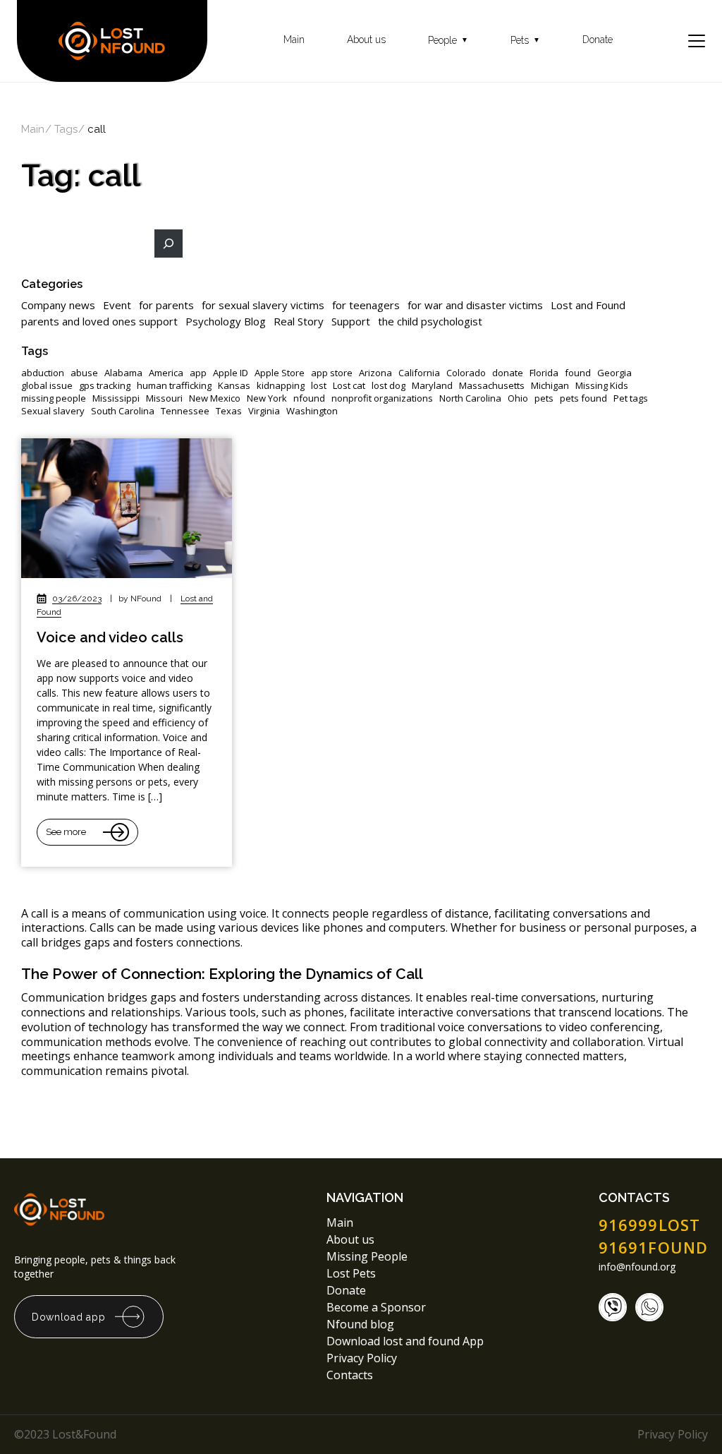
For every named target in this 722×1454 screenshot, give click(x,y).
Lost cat (349, 386)
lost (318, 386)
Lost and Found (588, 305)
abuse (84, 373)
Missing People (367, 1256)
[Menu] (696, 41)
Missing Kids (601, 386)
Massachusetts (492, 386)
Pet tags (630, 398)
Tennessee (185, 411)
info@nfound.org (637, 1267)
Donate (597, 40)
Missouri (164, 398)
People (448, 40)
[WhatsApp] (649, 1307)
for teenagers (366, 305)
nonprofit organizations (382, 398)
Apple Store (280, 373)
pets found (583, 398)
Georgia (614, 373)
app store (332, 373)
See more (66, 832)
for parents (166, 305)
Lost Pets (351, 1273)
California (419, 373)
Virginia (264, 411)
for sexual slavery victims (263, 305)
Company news (58, 305)
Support (350, 321)
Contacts (349, 1375)
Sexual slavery (53, 411)
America (166, 373)
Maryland (432, 386)
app (198, 373)
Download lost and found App (405, 1341)
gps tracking (104, 386)
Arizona (375, 373)
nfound (309, 398)
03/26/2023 (77, 598)
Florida (544, 373)
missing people (53, 398)
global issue (47, 386)
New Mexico (214, 398)
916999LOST (649, 1224)
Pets (525, 40)
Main (294, 40)
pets (543, 398)
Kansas (234, 386)
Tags (66, 129)
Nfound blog (360, 1324)
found (578, 373)
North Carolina (470, 398)
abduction (42, 373)
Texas (229, 411)
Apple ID (230, 373)
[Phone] (613, 1307)
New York (267, 398)
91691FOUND (653, 1247)
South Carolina (122, 411)
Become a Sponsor (376, 1307)
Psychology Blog (225, 321)
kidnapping (281, 386)
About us (366, 40)
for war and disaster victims (475, 305)
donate (507, 373)
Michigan (550, 386)
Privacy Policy (363, 1358)
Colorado (466, 373)
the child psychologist (430, 321)
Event (117, 305)
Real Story (299, 321)
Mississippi (116, 398)
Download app (68, 1317)
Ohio (518, 398)
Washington (312, 411)
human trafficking (174, 386)
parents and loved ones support (99, 321)
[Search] (168, 243)
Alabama (123, 373)
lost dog (388, 386)
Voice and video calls (110, 637)
